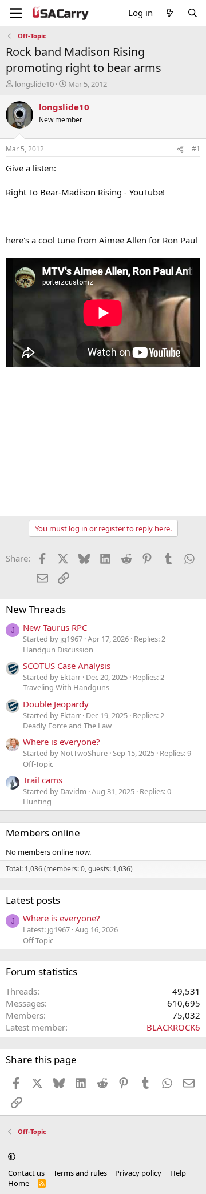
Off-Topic (38, 764)
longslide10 (34, 84)
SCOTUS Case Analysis (66, 665)
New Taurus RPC (55, 627)
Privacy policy (138, 1173)
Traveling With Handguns (66, 687)
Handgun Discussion (58, 649)
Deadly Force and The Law (67, 725)
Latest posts (33, 900)
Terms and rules (80, 1173)
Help (178, 1173)
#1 (196, 149)
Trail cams (42, 780)
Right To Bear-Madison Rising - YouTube (84, 192)
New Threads (36, 609)
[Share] (180, 149)
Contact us (26, 1173)
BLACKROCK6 (173, 1027)
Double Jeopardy (56, 704)
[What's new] (170, 12)
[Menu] (15, 13)
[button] (12, 1157)
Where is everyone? (61, 741)
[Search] (192, 12)
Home (18, 1183)
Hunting (37, 801)
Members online (43, 832)
